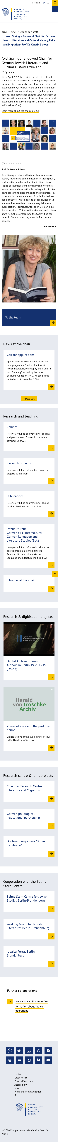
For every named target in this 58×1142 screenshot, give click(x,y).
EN (44, 2)
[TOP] (55, 573)
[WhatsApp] (38, 1050)
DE (48, 2)
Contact (18, 1074)
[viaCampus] (10, 1050)
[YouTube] (48, 1060)
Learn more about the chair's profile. (20, 110)
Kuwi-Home (9, 32)
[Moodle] (19, 1050)
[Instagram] (10, 1060)
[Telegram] (48, 1050)
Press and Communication (28, 1091)
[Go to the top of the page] (15, 1095)
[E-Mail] (29, 1050)
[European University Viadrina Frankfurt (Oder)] (15, 14)
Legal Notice (20, 1077)
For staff (36, 2)
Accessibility (20, 1084)
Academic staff (29, 32)
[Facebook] (29, 1060)
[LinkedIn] (19, 1060)
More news (30, 398)
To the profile (47, 226)
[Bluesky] (38, 1060)
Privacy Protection (23, 1081)
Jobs (16, 1088)
